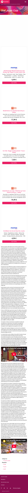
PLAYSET (6, 1)
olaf (5, 469)
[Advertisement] (14, 31)
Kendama (3, 479)
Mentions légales (16, 488)
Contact (2, 484)
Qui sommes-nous (5, 482)
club (5, 464)
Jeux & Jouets (7, 460)
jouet (5, 466)
